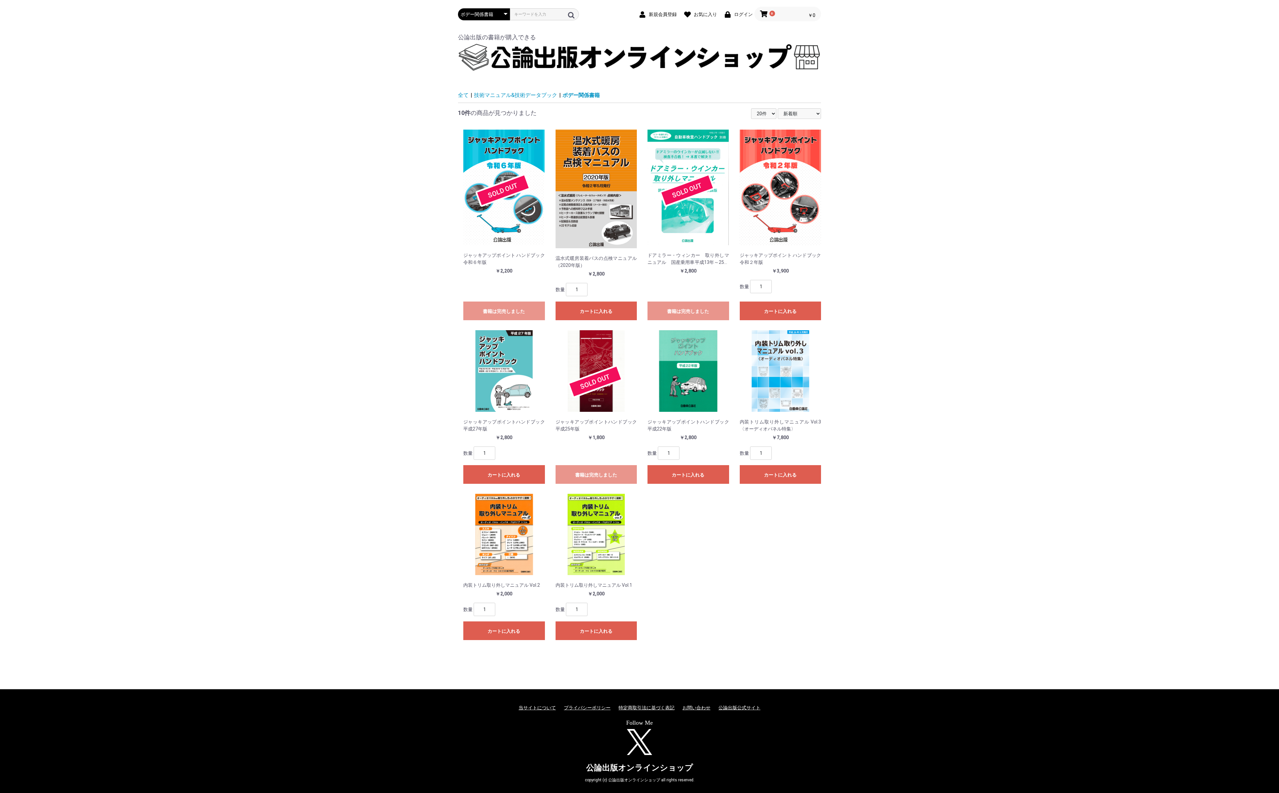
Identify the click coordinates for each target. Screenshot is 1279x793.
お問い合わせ (696, 707)
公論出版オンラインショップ (639, 767)
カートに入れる (596, 311)
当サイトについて (537, 707)
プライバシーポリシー (587, 707)
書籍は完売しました (504, 311)
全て (463, 95)
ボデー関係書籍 (581, 95)
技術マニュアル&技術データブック (515, 95)
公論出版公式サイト (739, 707)
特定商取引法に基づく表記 (646, 707)
